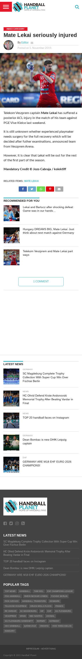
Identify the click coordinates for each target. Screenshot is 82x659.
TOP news (10, 591)
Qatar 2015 (30, 626)
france (59, 606)
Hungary (10, 631)
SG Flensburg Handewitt (19, 621)
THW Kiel (38, 591)
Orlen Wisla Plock (41, 606)
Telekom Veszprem (15, 606)
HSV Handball (12, 626)
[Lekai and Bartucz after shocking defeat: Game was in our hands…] (12, 213)
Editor (25, 42)
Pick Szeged (12, 601)
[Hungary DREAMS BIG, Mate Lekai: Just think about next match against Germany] (12, 235)
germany (54, 621)
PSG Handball (12, 596)
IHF (42, 611)
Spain (23, 616)
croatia (44, 626)
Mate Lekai (31, 181)
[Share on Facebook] (23, 188)
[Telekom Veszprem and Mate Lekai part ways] (12, 257)
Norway (41, 621)
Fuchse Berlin (59, 596)
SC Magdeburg (28, 611)
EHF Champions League (60, 591)
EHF (49, 611)
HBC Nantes (35, 616)
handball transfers (34, 601)
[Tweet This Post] (32, 188)
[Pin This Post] (50, 188)
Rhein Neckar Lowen (35, 596)
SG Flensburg (63, 611)
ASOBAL (50, 616)
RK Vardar (10, 611)
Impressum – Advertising (41, 648)
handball (24, 591)
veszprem (10, 616)
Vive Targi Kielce (62, 626)
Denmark (55, 601)
